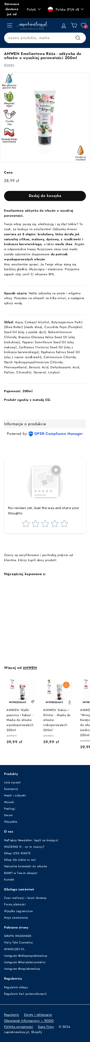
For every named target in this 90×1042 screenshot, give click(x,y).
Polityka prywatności (18, 1026)
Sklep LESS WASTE (17, 853)
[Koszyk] (74, 25)
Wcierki (9, 802)
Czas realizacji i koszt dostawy (25, 898)
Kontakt (9, 879)
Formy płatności (15, 904)
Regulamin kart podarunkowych (25, 994)
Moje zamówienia (16, 917)
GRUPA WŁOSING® (18, 936)
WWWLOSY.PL (14, 949)
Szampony (11, 789)
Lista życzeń (12, 782)
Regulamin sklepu (16, 987)
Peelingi (9, 809)
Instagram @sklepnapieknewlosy (25, 956)
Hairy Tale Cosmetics (18, 942)
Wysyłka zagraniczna (18, 911)
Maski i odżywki (15, 795)
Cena (8, 172)
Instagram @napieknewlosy (22, 969)
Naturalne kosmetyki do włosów (25, 866)
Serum (8, 815)
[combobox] (45, 38)
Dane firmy (46, 1026)
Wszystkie (10, 822)
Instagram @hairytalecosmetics (25, 962)
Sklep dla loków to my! (20, 860)
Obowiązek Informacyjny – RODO (29, 1020)
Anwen (9, 64)
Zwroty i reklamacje (38, 1014)
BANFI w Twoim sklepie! (20, 873)
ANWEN (30, 667)
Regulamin (11, 1014)
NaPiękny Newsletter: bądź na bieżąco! (31, 840)
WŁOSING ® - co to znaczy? (24, 847)
